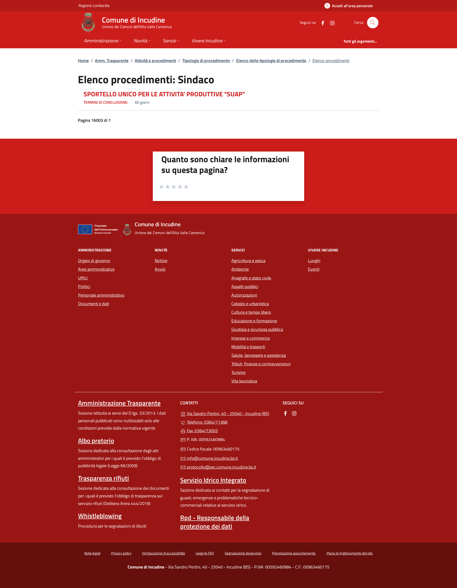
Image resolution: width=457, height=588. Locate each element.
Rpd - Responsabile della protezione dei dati (214, 522)
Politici (84, 286)
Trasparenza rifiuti (103, 478)
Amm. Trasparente (112, 60)
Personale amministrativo (101, 295)
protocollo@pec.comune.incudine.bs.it (221, 467)
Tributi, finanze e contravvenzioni (261, 364)
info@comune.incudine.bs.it (212, 458)
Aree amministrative (96, 269)
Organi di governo (94, 260)
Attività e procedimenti (155, 60)
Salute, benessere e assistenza (258, 355)
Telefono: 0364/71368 (206, 422)
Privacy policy (121, 553)
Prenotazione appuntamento (294, 553)
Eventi (313, 269)
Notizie (161, 260)
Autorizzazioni (244, 295)
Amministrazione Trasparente (119, 403)
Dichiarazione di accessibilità (163, 553)
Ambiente (240, 269)
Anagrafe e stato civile (251, 278)
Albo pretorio (96, 441)
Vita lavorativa (244, 381)
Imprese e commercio (250, 338)
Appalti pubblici (244, 286)
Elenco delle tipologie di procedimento (271, 60)
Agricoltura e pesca (248, 260)
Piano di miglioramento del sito (350, 553)
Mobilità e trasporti (248, 346)
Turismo (238, 372)
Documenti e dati (93, 303)
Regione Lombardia (94, 5)
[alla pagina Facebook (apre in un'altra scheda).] (321, 22)
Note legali (92, 553)
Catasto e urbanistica (250, 303)
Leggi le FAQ (205, 553)
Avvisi (160, 269)
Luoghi (314, 260)
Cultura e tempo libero (251, 312)
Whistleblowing (100, 516)
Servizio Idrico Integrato (213, 480)
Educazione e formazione (254, 321)
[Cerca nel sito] (372, 22)
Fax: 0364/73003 (202, 430)
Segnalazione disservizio (243, 553)
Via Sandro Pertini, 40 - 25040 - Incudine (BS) (231, 413)
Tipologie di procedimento (206, 60)
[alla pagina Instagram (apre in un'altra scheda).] (330, 22)
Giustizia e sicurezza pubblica (257, 329)
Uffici (83, 278)
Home (83, 60)
